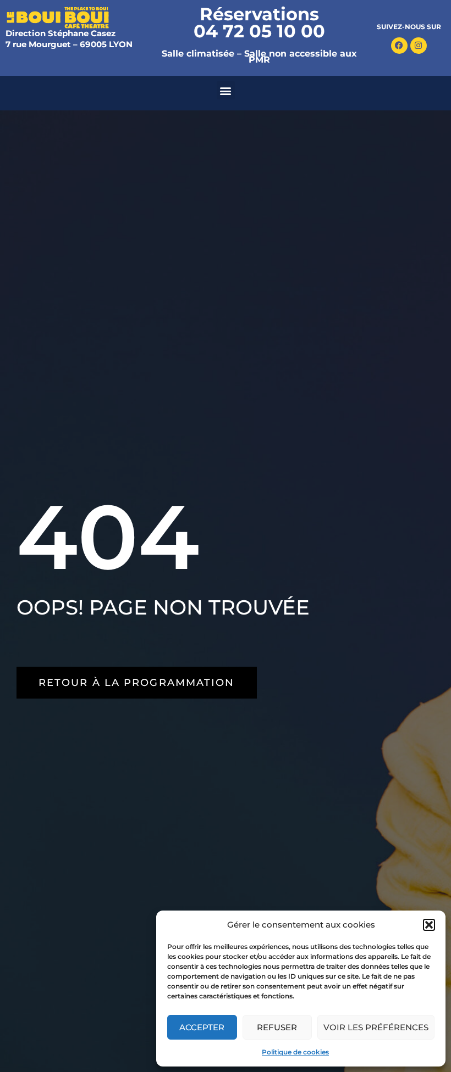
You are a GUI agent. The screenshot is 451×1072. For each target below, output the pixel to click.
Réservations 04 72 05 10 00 (259, 22)
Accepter (201, 1027)
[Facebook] (399, 45)
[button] (429, 924)
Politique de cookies (295, 1052)
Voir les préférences (375, 1027)
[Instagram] (418, 45)
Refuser (277, 1027)
